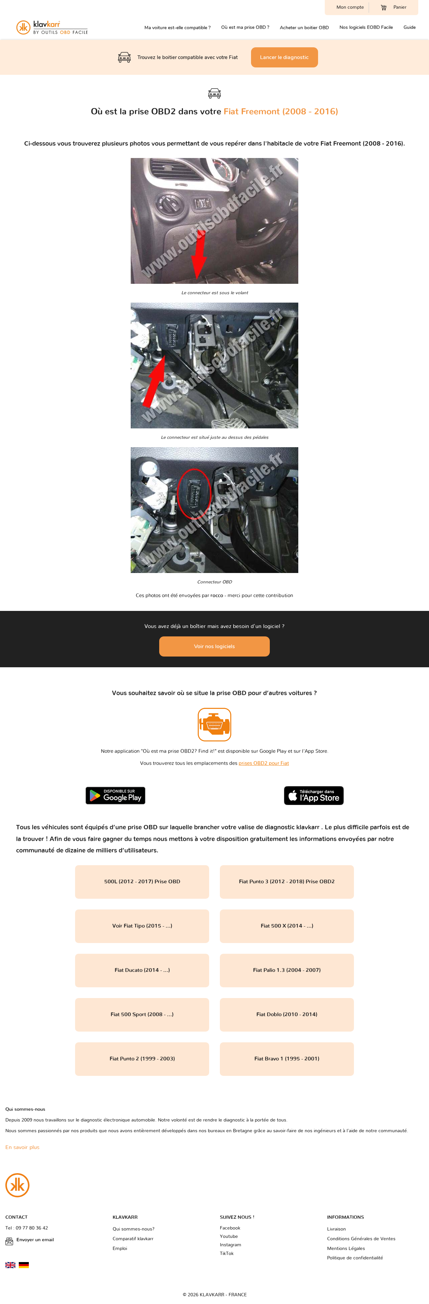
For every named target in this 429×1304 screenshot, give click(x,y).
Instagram (230, 1245)
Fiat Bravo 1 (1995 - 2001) (286, 1058)
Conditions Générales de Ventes (361, 1239)
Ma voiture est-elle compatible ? (177, 27)
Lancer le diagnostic (284, 57)
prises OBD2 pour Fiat (264, 763)
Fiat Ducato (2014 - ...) (142, 970)
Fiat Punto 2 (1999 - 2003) (142, 1058)
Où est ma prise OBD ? (245, 27)
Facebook (230, 1228)
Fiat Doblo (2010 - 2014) (286, 1014)
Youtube (229, 1236)
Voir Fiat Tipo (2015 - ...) (142, 926)
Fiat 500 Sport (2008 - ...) (142, 1014)
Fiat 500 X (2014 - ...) (287, 926)
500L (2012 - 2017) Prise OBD (142, 881)
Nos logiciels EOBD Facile (366, 27)
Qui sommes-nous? (134, 1229)
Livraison (336, 1229)
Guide (410, 27)
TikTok (227, 1253)
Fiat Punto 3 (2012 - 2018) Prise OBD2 (287, 881)
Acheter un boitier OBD (304, 27)
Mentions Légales (346, 1248)
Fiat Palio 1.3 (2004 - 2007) (287, 970)
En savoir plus (22, 1147)
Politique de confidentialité (355, 1258)
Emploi (120, 1248)
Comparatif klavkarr (133, 1239)
